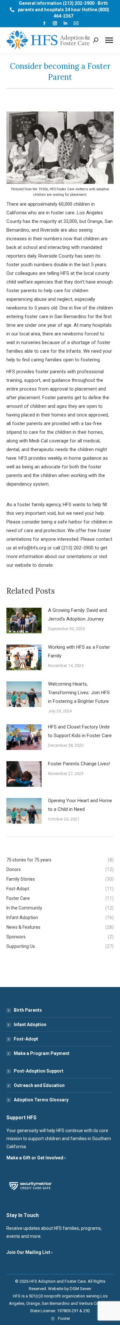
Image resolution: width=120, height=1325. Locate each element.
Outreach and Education (39, 1085)
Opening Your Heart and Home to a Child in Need (80, 805)
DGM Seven (80, 1288)
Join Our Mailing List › (29, 1252)
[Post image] (24, 620)
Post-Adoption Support (38, 1071)
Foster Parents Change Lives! (79, 764)
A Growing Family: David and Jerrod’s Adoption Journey (77, 614)
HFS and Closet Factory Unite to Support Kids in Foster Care (80, 731)
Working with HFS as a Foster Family (79, 651)
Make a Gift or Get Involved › (36, 1157)
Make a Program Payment (41, 1053)
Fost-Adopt (26, 1038)
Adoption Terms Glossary (41, 1099)
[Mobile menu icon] (109, 40)
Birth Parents (28, 1010)
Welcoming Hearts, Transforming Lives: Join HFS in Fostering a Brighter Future (79, 692)
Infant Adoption (30, 1024)
